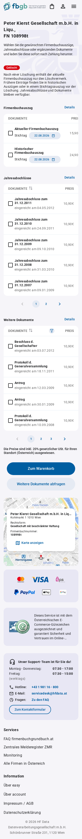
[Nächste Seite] (59, 304)
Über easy (12, 785)
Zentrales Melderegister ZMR (28, 747)
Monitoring (13, 755)
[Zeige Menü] (73, 6)
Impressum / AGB (18, 803)
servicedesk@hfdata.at (49, 693)
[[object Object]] (51, 331)
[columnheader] (31, 188)
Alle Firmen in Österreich (24, 763)
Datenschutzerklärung (22, 812)
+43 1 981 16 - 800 (45, 687)
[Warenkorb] (51, 6)
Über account (15, 794)
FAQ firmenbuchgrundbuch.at (28, 739)
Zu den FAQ (40, 700)
